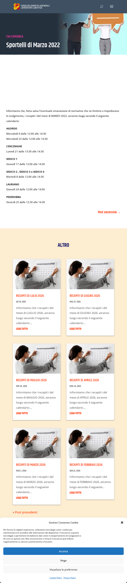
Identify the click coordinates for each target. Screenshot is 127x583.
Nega (63, 560)
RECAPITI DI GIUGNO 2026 (85, 295)
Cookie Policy (56, 577)
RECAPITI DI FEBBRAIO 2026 (86, 464)
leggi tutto (22, 329)
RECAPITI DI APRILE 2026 (84, 380)
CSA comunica (14, 36)
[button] (122, 522)
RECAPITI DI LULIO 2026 (30, 295)
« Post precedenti (25, 512)
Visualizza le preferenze (63, 569)
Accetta (63, 551)
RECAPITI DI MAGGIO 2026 (31, 380)
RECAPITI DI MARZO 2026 (30, 464)
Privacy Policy (70, 577)
